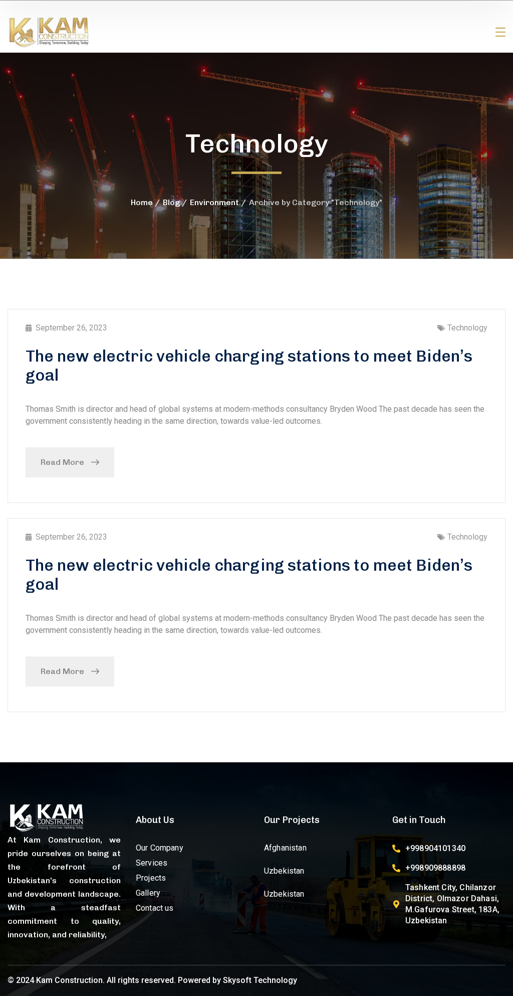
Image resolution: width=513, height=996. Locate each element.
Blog (171, 202)
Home (142, 202)
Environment (214, 202)
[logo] (49, 32)
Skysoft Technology (260, 980)
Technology (467, 328)
